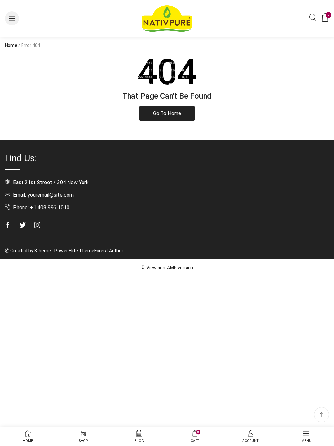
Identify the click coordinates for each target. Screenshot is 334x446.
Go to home (167, 113)
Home (11, 45)
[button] (12, 18)
